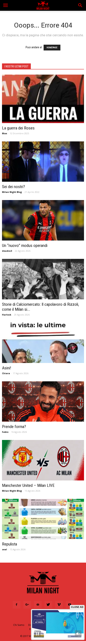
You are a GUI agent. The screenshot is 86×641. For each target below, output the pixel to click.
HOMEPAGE (52, 47)
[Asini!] (43, 343)
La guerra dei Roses (18, 128)
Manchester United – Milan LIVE (28, 485)
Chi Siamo (18, 625)
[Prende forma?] (43, 401)
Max (4, 133)
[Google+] (27, 605)
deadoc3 (7, 250)
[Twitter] (48, 605)
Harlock (6, 314)
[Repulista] (43, 519)
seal (4, 549)
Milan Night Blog (12, 191)
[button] (80, 5)
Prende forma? (14, 426)
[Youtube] (70, 605)
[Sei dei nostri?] (43, 161)
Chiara (6, 373)
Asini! (6, 368)
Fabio (5, 431)
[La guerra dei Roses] (43, 99)
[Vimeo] (59, 605)
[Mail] (38, 605)
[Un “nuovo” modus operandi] (43, 220)
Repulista (9, 544)
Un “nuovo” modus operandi (24, 245)
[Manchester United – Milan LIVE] (43, 460)
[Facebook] (17, 605)
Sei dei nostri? (13, 186)
